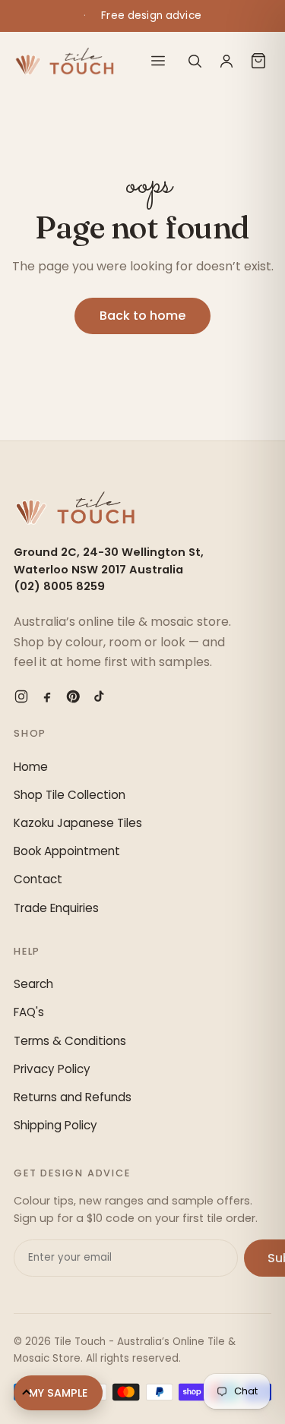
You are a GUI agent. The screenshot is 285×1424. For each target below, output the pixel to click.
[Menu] (158, 61)
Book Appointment (67, 851)
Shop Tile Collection (69, 795)
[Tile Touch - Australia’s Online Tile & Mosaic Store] (64, 60)
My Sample (58, 1392)
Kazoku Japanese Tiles (78, 823)
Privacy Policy (52, 1069)
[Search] (194, 61)
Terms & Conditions (70, 1041)
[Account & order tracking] (226, 60)
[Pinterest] (73, 696)
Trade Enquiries (56, 908)
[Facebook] (47, 696)
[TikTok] (98, 696)
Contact (38, 879)
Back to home (142, 315)
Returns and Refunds (72, 1097)
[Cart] (258, 61)
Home (31, 767)
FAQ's (29, 1012)
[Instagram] (21, 696)
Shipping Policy (55, 1125)
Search (33, 984)
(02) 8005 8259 (59, 586)
